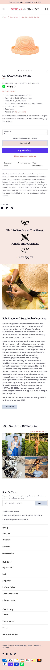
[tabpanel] (25, 45)
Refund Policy (8, 587)
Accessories (8, 553)
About (5, 614)
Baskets (6, 546)
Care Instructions (37, 164)
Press (5, 628)
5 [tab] (28, 70)
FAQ (4, 574)
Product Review (8, 91)
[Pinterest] (14, 653)
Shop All (6, 533)
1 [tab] (18, 70)
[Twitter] (2, 653)
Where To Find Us (10, 634)
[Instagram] (10, 653)
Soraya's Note (7, 164)
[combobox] (25, 132)
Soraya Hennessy (24, 645)
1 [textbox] (4, 133)
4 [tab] (26, 70)
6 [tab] (31, 70)
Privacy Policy (8, 600)
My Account (7, 567)
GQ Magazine (20, 112)
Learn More (9, 406)
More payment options (25, 156)
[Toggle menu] (3, 8)
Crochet (6, 540)
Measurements (24, 163)
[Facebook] (6, 653)
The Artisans (8, 621)
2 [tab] (21, 70)
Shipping (6, 580)
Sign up (41, 503)
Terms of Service (10, 593)
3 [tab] (23, 70)
